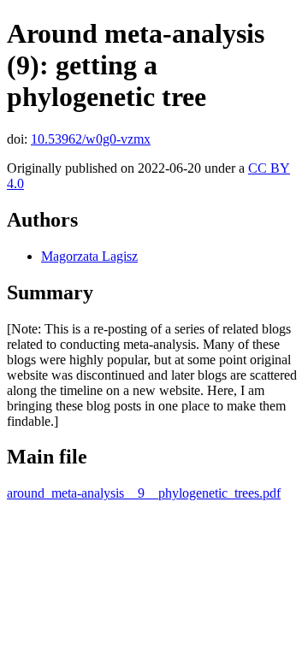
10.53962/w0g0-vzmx (91, 139)
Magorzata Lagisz (89, 256)
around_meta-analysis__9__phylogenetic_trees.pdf (144, 493)
